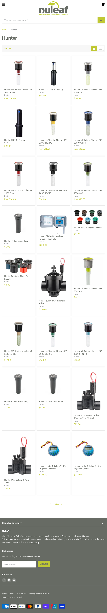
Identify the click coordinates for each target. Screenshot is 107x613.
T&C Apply (34, 542)
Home (5, 30)
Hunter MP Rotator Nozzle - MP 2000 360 (18, 192)
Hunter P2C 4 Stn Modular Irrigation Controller (51, 238)
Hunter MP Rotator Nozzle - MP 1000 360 (88, 192)
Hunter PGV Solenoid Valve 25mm (16, 481)
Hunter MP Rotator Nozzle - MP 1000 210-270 (88, 353)
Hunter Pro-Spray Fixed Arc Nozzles (16, 277)
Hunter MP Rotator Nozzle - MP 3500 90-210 (18, 353)
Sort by (7, 48)
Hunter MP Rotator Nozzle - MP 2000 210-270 (53, 353)
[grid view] (94, 48)
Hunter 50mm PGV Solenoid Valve (52, 302)
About (12, 593)
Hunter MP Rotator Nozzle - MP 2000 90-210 (53, 192)
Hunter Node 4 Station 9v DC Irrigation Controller (52, 467)
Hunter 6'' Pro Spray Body (16, 401)
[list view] (100, 48)
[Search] (101, 20)
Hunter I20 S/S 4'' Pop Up (51, 89)
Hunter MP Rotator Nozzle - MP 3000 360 (88, 91)
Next (57, 504)
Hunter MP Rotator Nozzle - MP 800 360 (88, 290)
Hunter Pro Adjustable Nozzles (88, 227)
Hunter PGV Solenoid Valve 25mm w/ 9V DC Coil (86, 417)
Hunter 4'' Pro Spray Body (16, 241)
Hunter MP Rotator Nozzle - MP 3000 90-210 (88, 141)
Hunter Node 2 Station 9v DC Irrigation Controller (87, 467)
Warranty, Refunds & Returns (39, 593)
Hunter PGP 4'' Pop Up (14, 140)
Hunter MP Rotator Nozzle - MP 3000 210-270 (53, 141)
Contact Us (21, 593)
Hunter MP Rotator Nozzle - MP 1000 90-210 (18, 91)
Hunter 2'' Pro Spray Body (51, 401)
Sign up (44, 564)
